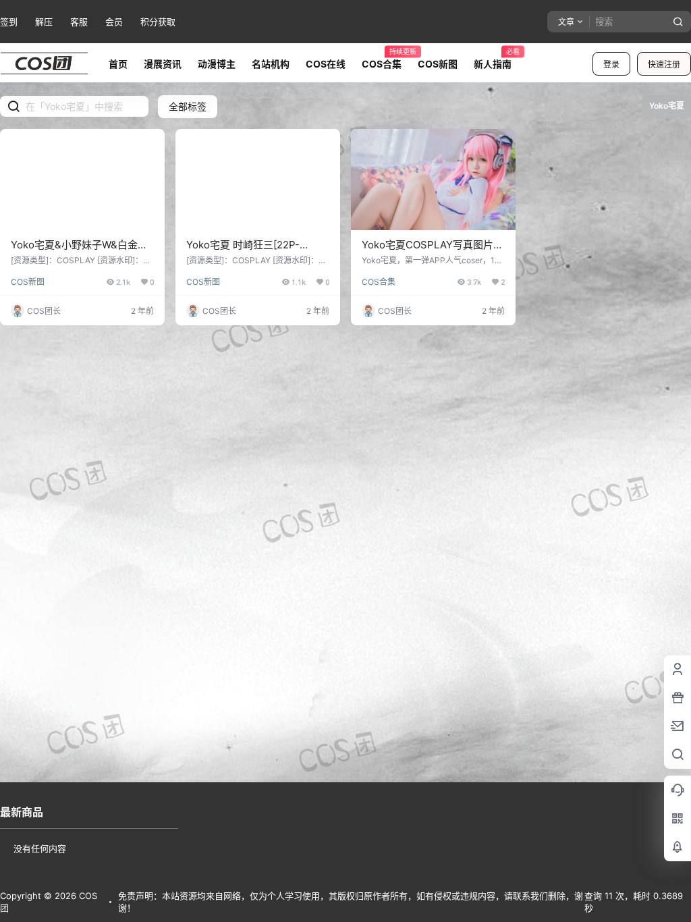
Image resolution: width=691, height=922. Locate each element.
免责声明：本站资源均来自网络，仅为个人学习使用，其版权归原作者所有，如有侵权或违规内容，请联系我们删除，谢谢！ (350, 901)
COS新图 (28, 282)
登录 (611, 64)
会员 (114, 21)
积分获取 (157, 21)
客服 (79, 21)
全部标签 (187, 106)
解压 (44, 21)
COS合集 (378, 282)
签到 (9, 21)
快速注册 (664, 64)
